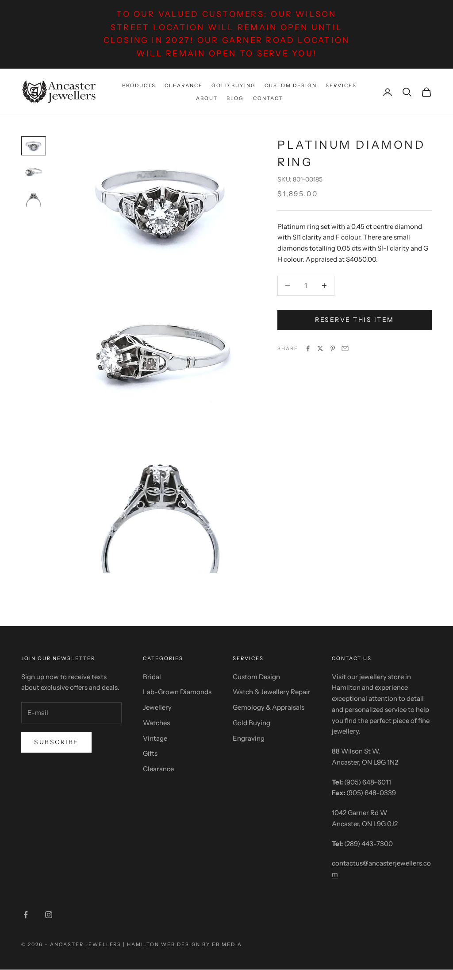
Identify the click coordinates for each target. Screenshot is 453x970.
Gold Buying (233, 85)
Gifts (150, 753)
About (207, 98)
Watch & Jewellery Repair (272, 692)
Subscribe (56, 742)
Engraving (249, 738)
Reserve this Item (354, 320)
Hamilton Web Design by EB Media (184, 944)
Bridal (152, 676)
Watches (156, 723)
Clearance (184, 85)
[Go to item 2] (33, 172)
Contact (268, 98)
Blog (235, 98)
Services (341, 85)
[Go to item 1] (33, 145)
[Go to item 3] (33, 198)
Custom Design (291, 85)
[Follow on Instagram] (48, 914)
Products (139, 85)
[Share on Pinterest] (332, 348)
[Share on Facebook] (307, 348)
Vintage (155, 738)
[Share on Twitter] (320, 348)
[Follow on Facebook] (25, 914)
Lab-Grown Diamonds (177, 692)
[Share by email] (345, 348)
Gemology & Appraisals (268, 707)
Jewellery (157, 707)
